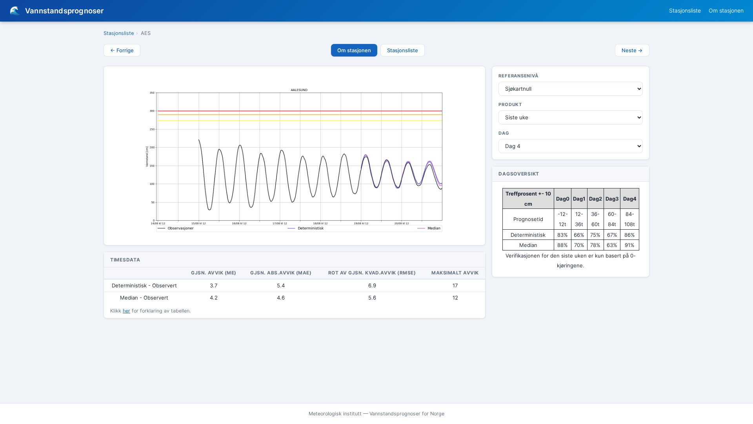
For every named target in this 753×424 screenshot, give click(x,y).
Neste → (632, 50)
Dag (503, 133)
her (126, 311)
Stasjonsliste (685, 10)
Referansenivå (518, 76)
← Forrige (122, 50)
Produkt (510, 104)
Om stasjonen (726, 10)
